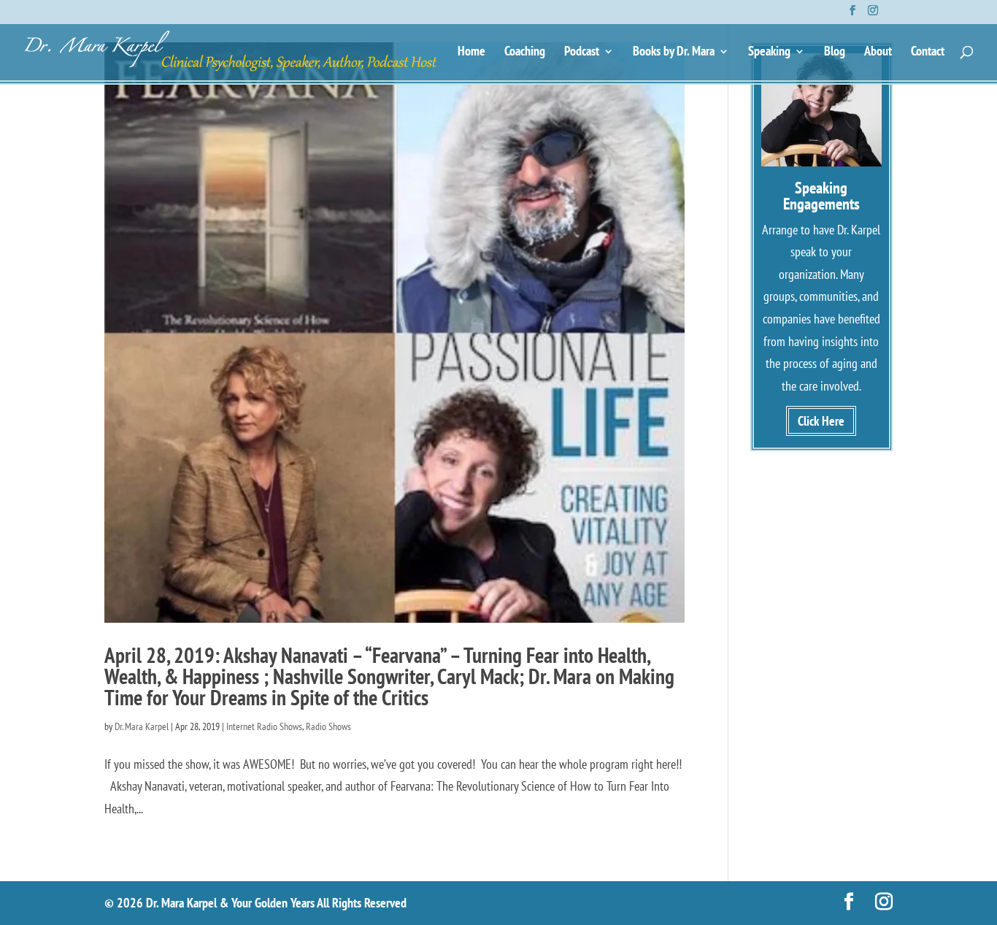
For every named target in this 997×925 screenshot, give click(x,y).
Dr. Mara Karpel (142, 726)
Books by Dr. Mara (674, 52)
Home (471, 52)
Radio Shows (328, 726)
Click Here (821, 420)
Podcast (581, 52)
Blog (834, 52)
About (878, 52)
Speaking (769, 52)
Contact (927, 52)
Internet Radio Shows (264, 726)
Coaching (524, 52)
